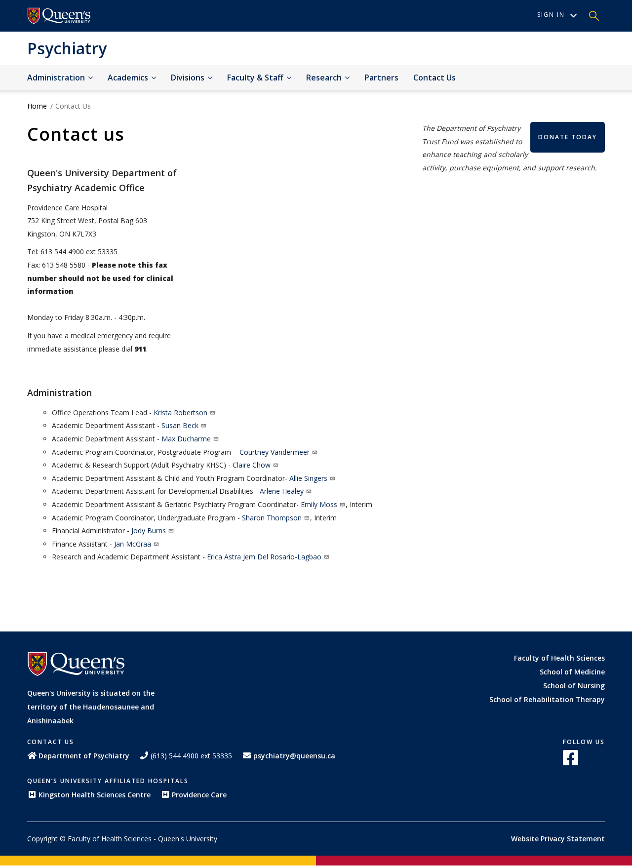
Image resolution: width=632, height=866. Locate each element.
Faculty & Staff (256, 77)
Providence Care (199, 794)
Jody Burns (148, 530)
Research (325, 77)
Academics (129, 77)
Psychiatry (67, 48)
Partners (381, 77)
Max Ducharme (186, 438)
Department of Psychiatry (84, 755)
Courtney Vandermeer (274, 452)
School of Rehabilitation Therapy (547, 699)
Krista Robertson (180, 412)
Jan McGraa (132, 544)
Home (37, 106)
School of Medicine (572, 671)
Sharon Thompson (272, 517)
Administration (57, 77)
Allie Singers (308, 478)
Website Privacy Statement (558, 838)
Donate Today (567, 137)
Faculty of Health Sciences (559, 658)
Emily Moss (319, 504)
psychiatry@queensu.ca (294, 755)
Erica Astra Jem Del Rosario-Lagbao (264, 556)
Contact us (434, 77)
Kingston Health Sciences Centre (95, 794)
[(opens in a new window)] (59, 16)
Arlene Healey (282, 491)
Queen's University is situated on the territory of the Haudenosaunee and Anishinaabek (91, 706)
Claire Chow (252, 465)
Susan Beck (179, 425)
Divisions (188, 77)
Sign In (551, 14)
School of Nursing (574, 685)
